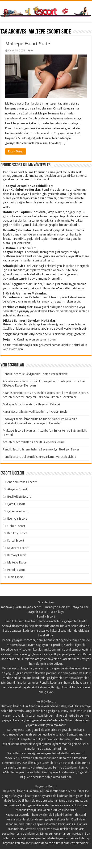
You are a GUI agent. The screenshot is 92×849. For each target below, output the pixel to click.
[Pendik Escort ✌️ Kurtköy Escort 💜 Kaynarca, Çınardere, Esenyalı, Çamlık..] (46, 11)
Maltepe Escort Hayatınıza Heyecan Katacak (31, 404)
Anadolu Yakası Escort (22, 482)
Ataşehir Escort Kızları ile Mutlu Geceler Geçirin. (34, 442)
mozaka (6, 607)
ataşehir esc (80, 607)
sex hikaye (57, 612)
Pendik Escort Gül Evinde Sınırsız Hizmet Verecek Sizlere (39, 456)
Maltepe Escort (17, 562)
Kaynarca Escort (18, 548)
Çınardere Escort (18, 511)
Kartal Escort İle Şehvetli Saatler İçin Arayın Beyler (36, 411)
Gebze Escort (16, 526)
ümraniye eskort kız (57, 607)
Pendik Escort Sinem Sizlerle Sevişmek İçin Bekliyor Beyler (41, 449)
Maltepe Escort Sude (27, 43)
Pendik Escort (16, 570)
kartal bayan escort (28, 607)
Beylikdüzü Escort (19, 496)
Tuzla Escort (15, 577)
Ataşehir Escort (17, 489)
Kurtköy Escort (16, 555)
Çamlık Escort (16, 504)
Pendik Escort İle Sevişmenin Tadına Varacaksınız (35, 374)
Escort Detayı (15, 151)
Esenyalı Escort (17, 518)
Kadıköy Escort (17, 533)
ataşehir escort (37, 612)
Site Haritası (46, 602)
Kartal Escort (15, 540)
